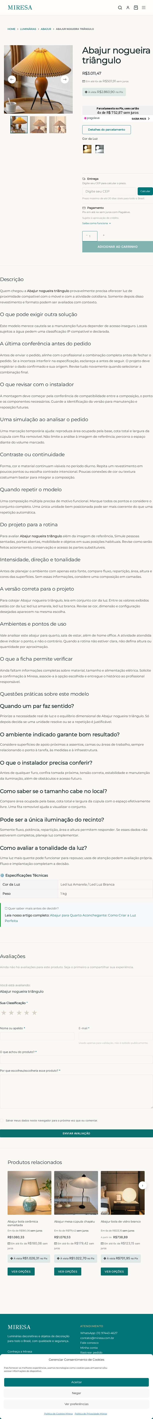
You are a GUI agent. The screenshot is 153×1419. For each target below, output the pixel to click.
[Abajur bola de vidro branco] (123, 1193)
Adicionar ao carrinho (118, 247)
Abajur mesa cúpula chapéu (74, 1221)
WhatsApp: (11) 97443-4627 (98, 1333)
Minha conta (89, 1348)
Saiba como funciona (95, 223)
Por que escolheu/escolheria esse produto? (30, 1070)
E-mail (84, 1028)
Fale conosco (89, 1343)
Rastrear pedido (91, 1352)
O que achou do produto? (18, 1052)
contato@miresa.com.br (97, 1338)
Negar (76, 1393)
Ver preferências (76, 1404)
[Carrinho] (136, 8)
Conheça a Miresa (20, 1351)
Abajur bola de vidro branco (120, 1221)
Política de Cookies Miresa (58, 1413)
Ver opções (21, 1271)
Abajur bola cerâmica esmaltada (23, 1223)
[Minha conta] (128, 8)
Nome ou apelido (12, 1028)
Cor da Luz (90, 139)
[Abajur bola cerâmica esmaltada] (29, 1193)
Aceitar (76, 1382)
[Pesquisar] (120, 8)
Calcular (145, 191)
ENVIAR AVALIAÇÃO (76, 1133)
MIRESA (20, 7)
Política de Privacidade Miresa (91, 1413)
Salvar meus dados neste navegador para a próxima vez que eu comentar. (52, 1120)
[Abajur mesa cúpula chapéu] (76, 1193)
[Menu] (143, 7)
